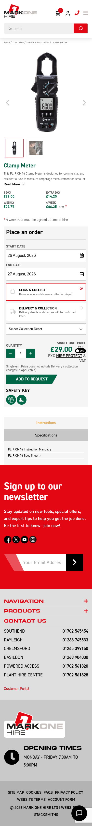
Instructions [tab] (46, 422)
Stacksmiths (46, 814)
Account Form (61, 799)
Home (7, 42)
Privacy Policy (69, 792)
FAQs (48, 792)
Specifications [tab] (46, 435)
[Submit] (81, 28)
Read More (12, 184)
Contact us (25, 621)
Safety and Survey (37, 42)
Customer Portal (16, 688)
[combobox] (46, 28)
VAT (80, 347)
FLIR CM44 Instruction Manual (28, 449)
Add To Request (32, 379)
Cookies (33, 792)
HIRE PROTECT (69, 355)
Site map (16, 792)
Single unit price (71, 343)
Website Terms (31, 799)
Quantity (14, 345)
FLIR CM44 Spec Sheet (23, 455)
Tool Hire (18, 42)
